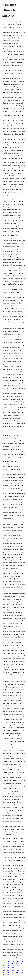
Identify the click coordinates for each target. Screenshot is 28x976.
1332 (8, 974)
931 (8, 967)
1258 (13, 970)
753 (8, 970)
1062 (13, 961)
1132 (22, 972)
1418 (18, 970)
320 (22, 967)
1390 (18, 967)
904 (3, 963)
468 (17, 963)
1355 (4, 967)
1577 (4, 965)
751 (21, 963)
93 (12, 974)
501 (22, 970)
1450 (8, 961)
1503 (4, 961)
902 (13, 963)
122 (22, 965)
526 (8, 965)
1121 (17, 972)
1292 (8, 963)
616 (13, 972)
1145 (18, 965)
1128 (4, 970)
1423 (8, 972)
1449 (22, 961)
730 (3, 972)
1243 (13, 965)
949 (3, 974)
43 (18, 961)
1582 (13, 967)
